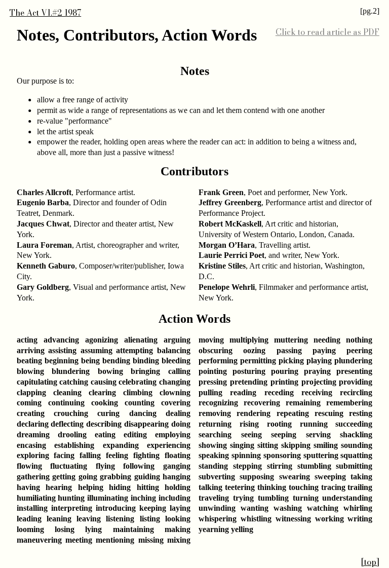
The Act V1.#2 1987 (45, 13)
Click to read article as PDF (327, 32)
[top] (370, 562)
